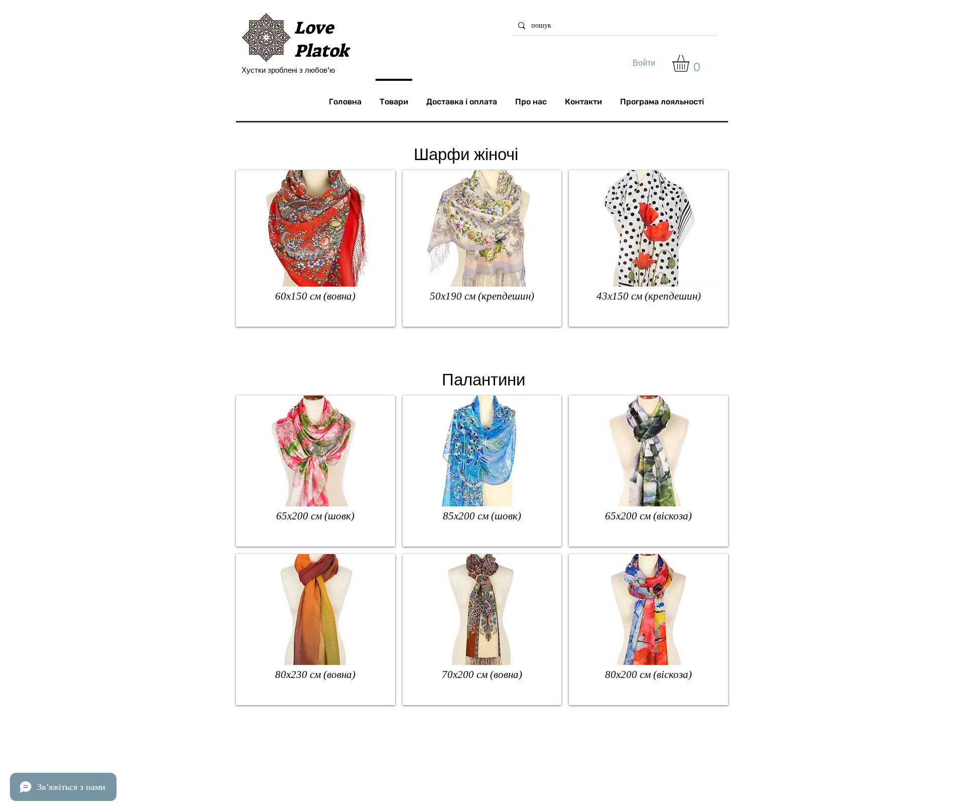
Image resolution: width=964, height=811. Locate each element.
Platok (321, 50)
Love (313, 27)
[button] (690, 63)
